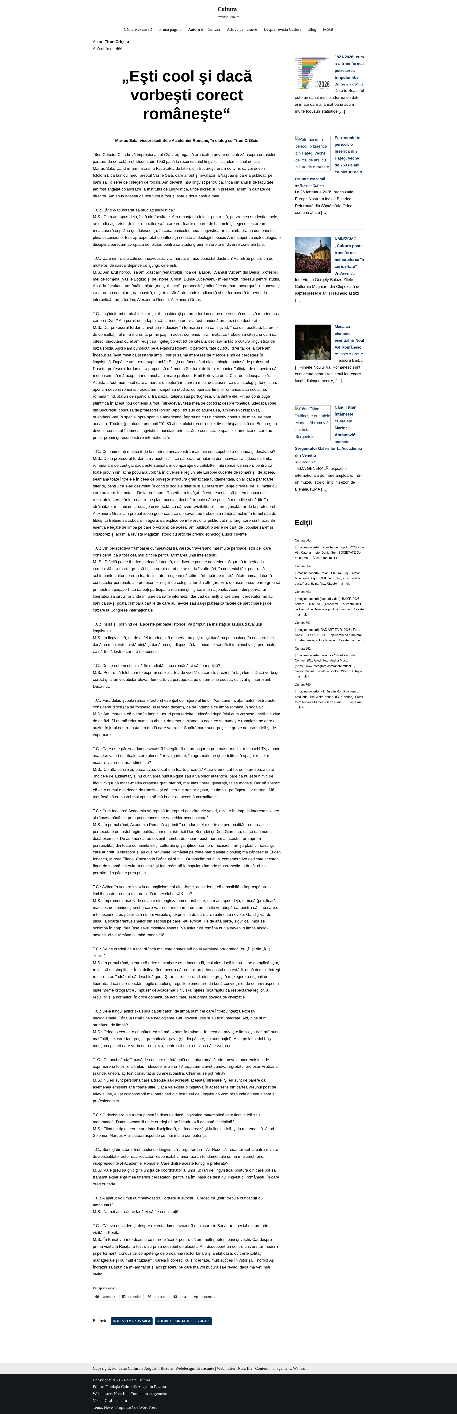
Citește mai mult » (325, 558)
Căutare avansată (138, 29)
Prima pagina (170, 29)
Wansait (300, 1368)
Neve (108, 1407)
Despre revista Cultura (283, 29)
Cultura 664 (303, 566)
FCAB (328, 29)
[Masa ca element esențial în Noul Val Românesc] (313, 359)
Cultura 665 (303, 540)
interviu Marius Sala (131, 1321)
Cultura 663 (303, 592)
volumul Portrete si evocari (183, 1321)
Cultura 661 (303, 648)
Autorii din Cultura (204, 29)
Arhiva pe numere (242, 29)
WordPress (148, 1407)
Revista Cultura (351, 84)
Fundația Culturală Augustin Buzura (135, 1386)
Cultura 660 (303, 685)
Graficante (205, 1368)
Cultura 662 (303, 623)
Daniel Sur (347, 273)
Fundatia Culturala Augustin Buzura (142, 1368)
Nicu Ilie (245, 1368)
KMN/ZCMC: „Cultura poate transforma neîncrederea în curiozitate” (349, 253)
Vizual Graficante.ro (110, 1400)
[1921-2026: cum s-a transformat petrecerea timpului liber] (313, 89)
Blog (312, 29)
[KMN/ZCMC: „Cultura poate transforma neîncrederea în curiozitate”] (313, 271)
